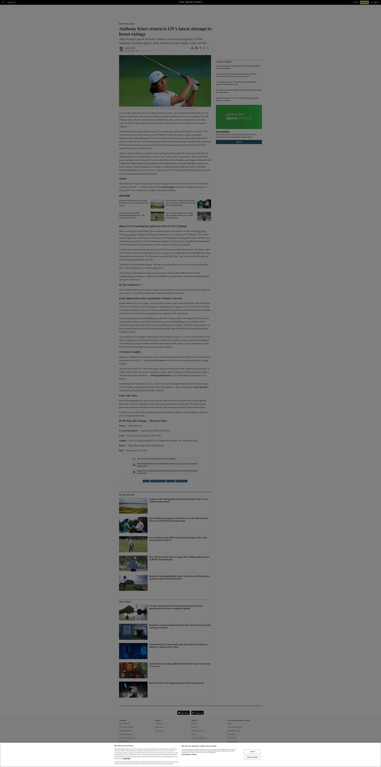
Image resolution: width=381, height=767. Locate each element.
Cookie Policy (126, 758)
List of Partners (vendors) (189, 754)
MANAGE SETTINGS (252, 757)
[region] (190, 755)
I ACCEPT (252, 751)
